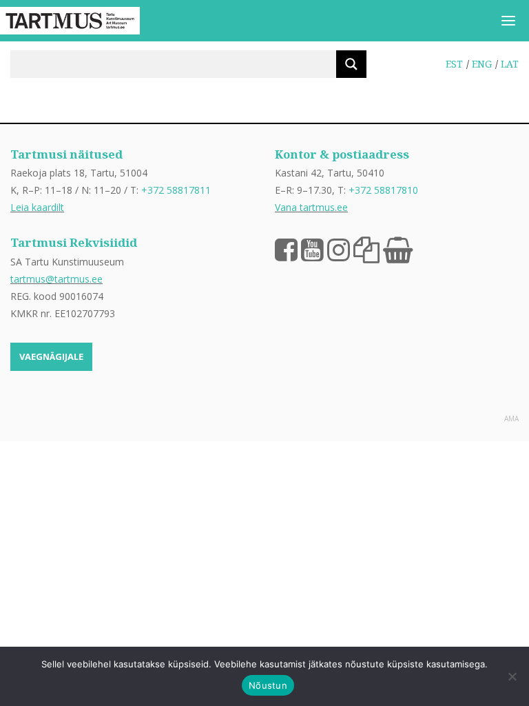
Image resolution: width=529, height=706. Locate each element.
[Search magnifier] (351, 64)
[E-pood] (398, 249)
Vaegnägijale (51, 356)
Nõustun (268, 685)
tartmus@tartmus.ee (56, 278)
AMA (511, 418)
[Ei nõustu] (512, 676)
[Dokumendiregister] (366, 249)
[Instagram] (338, 249)
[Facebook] (286, 249)
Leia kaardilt (37, 207)
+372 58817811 (176, 189)
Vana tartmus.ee (311, 207)
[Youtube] (312, 249)
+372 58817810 (383, 189)
